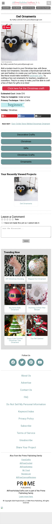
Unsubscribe (26, 440)
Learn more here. (26, 496)
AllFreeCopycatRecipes (26, 477)
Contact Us (26, 389)
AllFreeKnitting (26, 467)
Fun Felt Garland (37, 339)
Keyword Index (26, 411)
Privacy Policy (26, 418)
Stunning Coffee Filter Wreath (37, 309)
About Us (26, 375)
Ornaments (26, 161)
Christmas (26, 141)
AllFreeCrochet (26, 463)
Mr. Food (26, 470)
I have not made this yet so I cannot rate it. (22, 223)
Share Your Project (26, 447)
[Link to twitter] (22, 362)
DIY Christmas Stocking (15, 279)
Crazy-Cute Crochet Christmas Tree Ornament (15, 341)
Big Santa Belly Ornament (15, 309)
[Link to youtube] (40, 362)
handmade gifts (36, 75)
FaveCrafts (26, 460)
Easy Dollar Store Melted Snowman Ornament (30, 124)
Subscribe (26, 425)
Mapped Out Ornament (37, 279)
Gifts (26, 148)
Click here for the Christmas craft (26, 88)
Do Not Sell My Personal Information (26, 404)
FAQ (26, 397)
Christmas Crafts (26, 154)
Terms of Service (26, 433)
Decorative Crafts (26, 134)
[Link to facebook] (13, 362)
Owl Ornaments (26, 204)
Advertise (26, 382)
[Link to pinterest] (31, 362)
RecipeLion (26, 474)
